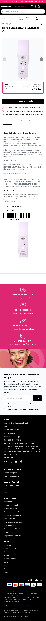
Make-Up (7, 545)
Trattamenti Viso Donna (24, 18)
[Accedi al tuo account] (35, 6)
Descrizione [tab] (7, 121)
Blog (5, 492)
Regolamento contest (12, 536)
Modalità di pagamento (13, 515)
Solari (6, 562)
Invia (37, 398)
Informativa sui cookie (12, 525)
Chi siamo (8, 502)
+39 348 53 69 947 (14, 440)
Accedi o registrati (11, 473)
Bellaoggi (7, 24)
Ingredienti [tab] (21, 121)
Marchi (6, 565)
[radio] (23, 87)
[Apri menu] (43, 6)
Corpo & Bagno (10, 559)
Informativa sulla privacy (13, 522)
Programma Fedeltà (11, 485)
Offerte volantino (10, 508)
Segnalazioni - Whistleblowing (15, 529)
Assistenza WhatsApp (12, 437)
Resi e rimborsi (9, 519)
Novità (6, 572)
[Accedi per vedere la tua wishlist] (32, 6)
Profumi (7, 552)
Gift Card (7, 489)
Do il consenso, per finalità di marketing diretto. (23, 409)
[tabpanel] (23, 192)
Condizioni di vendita (12, 512)
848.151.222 (8, 426)
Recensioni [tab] (33, 121)
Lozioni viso (39, 18)
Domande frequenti (11, 476)
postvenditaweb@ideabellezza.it (16, 423)
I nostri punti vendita (12, 505)
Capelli (6, 555)
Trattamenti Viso (10, 18)
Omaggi (7, 569)
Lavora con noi (9, 532)
